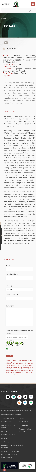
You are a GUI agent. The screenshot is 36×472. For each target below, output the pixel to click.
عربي (29, 11)
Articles (4, 431)
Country (9, 285)
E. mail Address (12, 274)
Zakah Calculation (25, 422)
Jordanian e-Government (10, 451)
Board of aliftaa (6, 422)
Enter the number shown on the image (19, 331)
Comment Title (12, 294)
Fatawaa (22, 418)
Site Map (4, 438)
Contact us (5, 442)
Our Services (23, 425)
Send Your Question (8, 435)
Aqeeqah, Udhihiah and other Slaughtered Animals (19, 69)
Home (3, 18)
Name (8, 265)
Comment (10, 306)
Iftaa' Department (7, 418)
